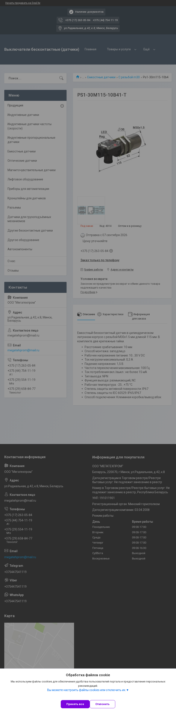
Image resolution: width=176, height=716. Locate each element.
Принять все (75, 704)
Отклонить (102, 704)
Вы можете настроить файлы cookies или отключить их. (86, 690)
